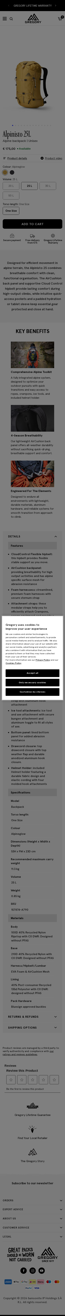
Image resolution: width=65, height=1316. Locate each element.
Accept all (32, 673)
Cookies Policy (13, 663)
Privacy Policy (43, 660)
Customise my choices (33, 692)
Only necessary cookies (32, 682)
